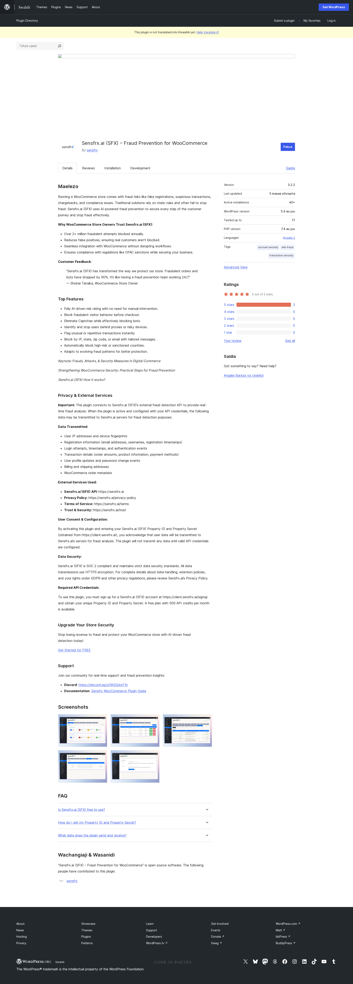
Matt (280, 930)
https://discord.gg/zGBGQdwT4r (103, 685)
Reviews (88, 168)
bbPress (283, 936)
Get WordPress (334, 7)
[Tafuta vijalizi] (60, 46)
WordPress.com (288, 923)
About (20, 923)
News (20, 930)
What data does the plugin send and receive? (92, 835)
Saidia (290, 168)
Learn (150, 923)
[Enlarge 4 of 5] (102, 756)
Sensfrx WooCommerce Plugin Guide (118, 691)
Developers (154, 936)
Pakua (287, 146)
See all (290, 341)
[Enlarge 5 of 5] (154, 756)
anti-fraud (287, 247)
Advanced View (236, 267)
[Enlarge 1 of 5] (102, 720)
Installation (112, 168)
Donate (218, 936)
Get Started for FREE (74, 650)
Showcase (88, 923)
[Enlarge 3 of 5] (206, 720)
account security (268, 247)
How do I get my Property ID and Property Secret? (97, 822)
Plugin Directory (27, 20)
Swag (216, 943)
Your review (232, 341)
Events (215, 930)
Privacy (21, 943)
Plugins (86, 936)
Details (67, 168)
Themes (86, 930)
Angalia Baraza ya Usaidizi (244, 375)
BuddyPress (286, 943)
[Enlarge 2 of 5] (154, 720)
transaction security (281, 255)
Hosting (21, 936)
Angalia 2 (289, 237)
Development (140, 168)
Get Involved (220, 923)
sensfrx (92, 150)
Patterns (87, 943)
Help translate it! (208, 32)
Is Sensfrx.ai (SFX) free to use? (81, 810)
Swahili (59, 962)
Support (151, 930)
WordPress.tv (157, 943)
